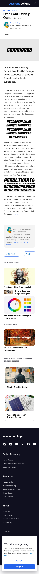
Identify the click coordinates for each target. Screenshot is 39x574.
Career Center (8, 493)
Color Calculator (8, 497)
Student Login (8, 482)
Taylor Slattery (15, 23)
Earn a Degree (8, 460)
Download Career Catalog (12, 489)
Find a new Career (9, 467)
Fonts (7, 34)
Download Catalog (9, 486)
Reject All (19, 561)
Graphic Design (10, 11)
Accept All (19, 567)
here (16, 214)
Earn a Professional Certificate (13, 464)
